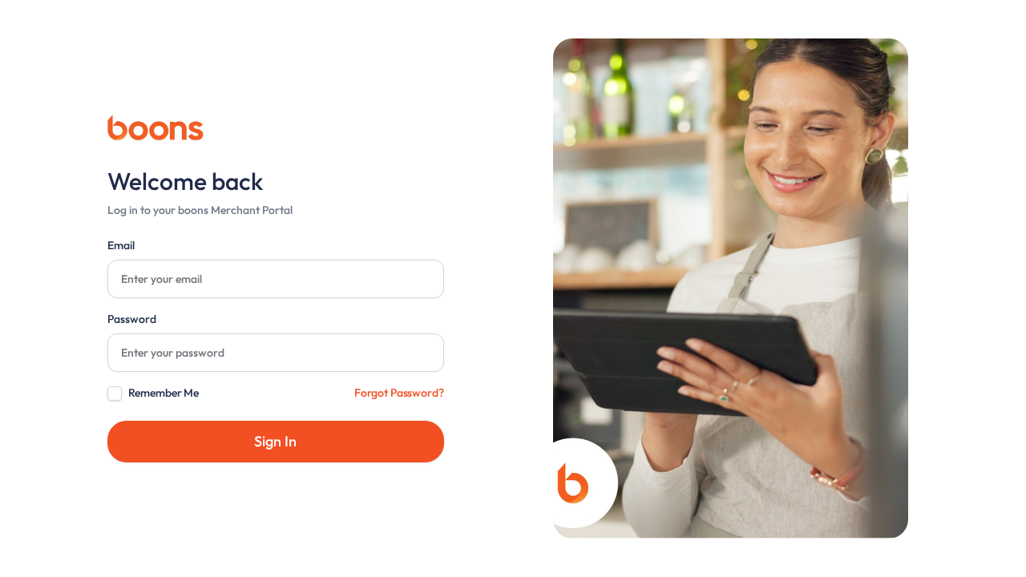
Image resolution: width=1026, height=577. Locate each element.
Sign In (275, 441)
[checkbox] (114, 393)
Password (131, 319)
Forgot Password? (399, 392)
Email (121, 245)
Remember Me (163, 392)
